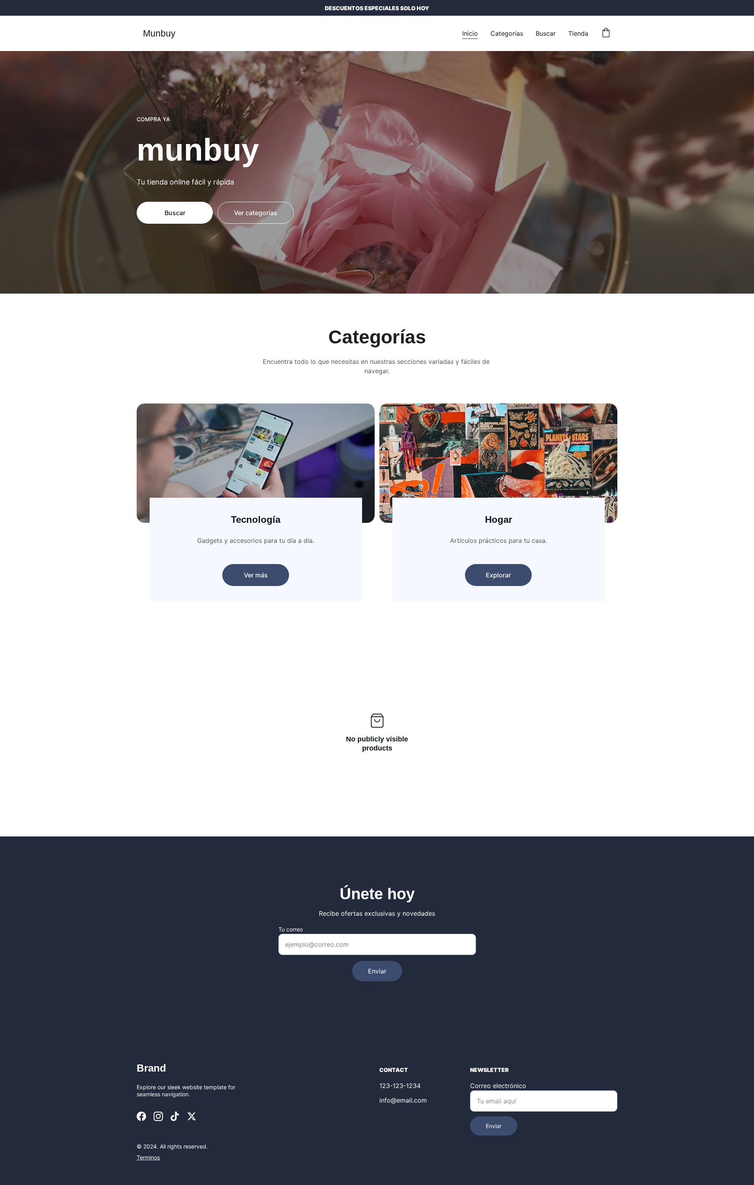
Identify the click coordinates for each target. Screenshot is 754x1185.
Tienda (578, 33)
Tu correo (290, 929)
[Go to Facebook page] (141, 1116)
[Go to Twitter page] (191, 1116)
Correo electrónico (498, 1086)
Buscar (546, 33)
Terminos (148, 1157)
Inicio (470, 33)
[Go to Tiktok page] (174, 1116)
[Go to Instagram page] (158, 1116)
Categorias (506, 33)
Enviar (377, 971)
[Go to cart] (606, 33)
